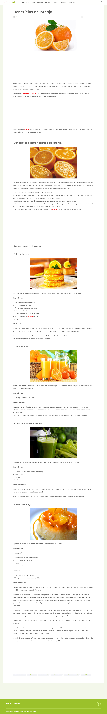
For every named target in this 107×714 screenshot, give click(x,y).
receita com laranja (56, 674)
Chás (33, 2)
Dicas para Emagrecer (43, 2)
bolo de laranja (32, 674)
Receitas (63, 2)
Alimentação (19, 17)
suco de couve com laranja (72, 674)
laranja (26, 129)
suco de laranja (86, 674)
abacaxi (34, 94)
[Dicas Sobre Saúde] (10, 2)
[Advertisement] (53, 67)
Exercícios (55, 2)
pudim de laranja (44, 674)
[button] (101, 2)
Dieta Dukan (72, 2)
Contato (9, 703)
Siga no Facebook (99, 704)
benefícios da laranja (20, 674)
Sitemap (17, 703)
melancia (26, 94)
